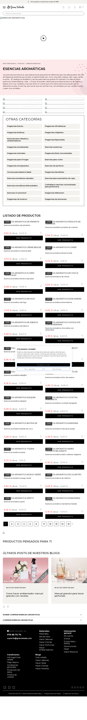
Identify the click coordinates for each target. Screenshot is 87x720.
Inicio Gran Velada (9, 63)
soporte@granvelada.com (19, 638)
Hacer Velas (40, 663)
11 (44, 524)
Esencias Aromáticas (33, 63)
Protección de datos (13, 671)
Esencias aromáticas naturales (20, 178)
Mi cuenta (68, 636)
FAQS (66, 649)
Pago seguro (13, 662)
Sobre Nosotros (71, 652)
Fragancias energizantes (18, 166)
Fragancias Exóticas (15, 132)
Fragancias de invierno (17, 199)
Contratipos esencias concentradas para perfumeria (60, 186)
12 (50, 524)
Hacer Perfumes (46, 645)
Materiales (43, 634)
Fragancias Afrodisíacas (55, 126)
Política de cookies (12, 676)
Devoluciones (70, 646)
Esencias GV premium (17, 193)
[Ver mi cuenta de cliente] (69, 7)
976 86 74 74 (14, 635)
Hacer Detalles (42, 669)
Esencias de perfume (54, 166)
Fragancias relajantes (54, 132)
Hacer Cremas (45, 642)
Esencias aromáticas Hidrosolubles (22, 186)
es (80, 7)
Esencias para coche (54, 160)
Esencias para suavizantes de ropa (60, 178)
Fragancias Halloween (54, 193)
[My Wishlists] (63, 7)
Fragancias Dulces (15, 126)
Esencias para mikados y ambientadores (18, 140)
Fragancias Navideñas (54, 172)
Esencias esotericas (53, 147)
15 (69, 524)
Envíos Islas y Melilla (70, 642)
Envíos (67, 639)
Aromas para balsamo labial (19, 172)
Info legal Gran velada (14, 658)
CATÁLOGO (20, 63)
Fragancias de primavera (55, 199)
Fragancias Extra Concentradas (58, 153)
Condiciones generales (12, 666)
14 (62, 524)
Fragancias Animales (16, 153)
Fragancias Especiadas (55, 140)
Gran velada (40, 657)
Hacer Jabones (46, 639)
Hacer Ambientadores (46, 649)
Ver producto (24, 238)
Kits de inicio (44, 637)
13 (56, 524)
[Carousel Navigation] (45, 606)
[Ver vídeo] (43, 18)
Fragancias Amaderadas (17, 147)
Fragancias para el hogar (18, 160)
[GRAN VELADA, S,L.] (15, 7)
